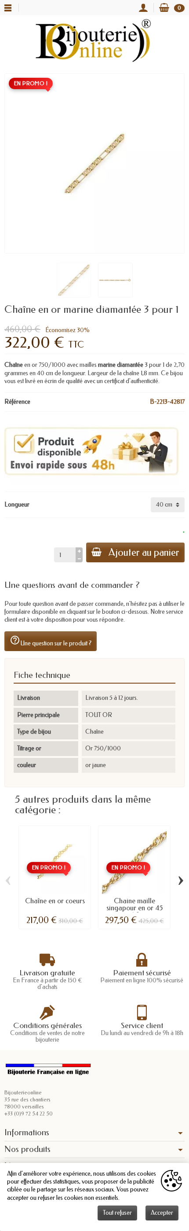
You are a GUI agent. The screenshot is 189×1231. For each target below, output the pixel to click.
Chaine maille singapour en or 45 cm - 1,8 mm (134, 908)
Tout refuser (117, 1213)
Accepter (162, 1213)
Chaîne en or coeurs (55, 901)
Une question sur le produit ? (50, 641)
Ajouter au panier (144, 552)
